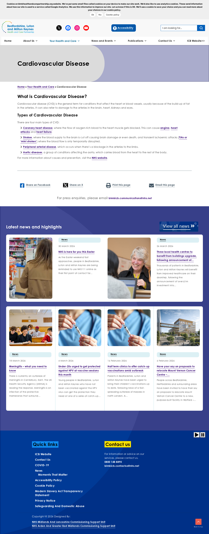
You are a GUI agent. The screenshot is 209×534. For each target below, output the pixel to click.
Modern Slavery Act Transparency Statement (59, 493)
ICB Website (43, 454)
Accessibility (123, 27)
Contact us (42, 459)
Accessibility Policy (48, 480)
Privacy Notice (45, 500)
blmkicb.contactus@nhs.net (121, 465)
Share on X (76, 184)
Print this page (121, 184)
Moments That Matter (53, 474)
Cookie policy (112, 14)
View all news (177, 226)
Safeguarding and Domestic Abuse (60, 506)
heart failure (44, 131)
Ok (92, 14)
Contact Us (165, 40)
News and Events (102, 40)
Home (8, 40)
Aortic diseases (32, 152)
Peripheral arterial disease (39, 146)
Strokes (27, 137)
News (65, 239)
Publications (135, 40)
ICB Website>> (196, 40)
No (100, 14)
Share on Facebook (38, 184)
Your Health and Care (63, 40)
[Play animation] (196, 435)
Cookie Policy (45, 485)
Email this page (165, 184)
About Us (28, 40)
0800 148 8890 (113, 461)
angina (165, 127)
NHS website (99, 157)
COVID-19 (42, 465)
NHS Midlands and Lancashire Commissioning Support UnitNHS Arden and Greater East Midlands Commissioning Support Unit (73, 523)
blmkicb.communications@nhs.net (130, 198)
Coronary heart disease (37, 127)
